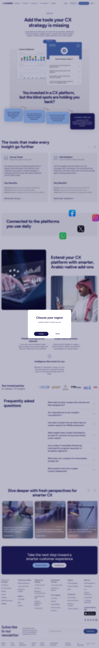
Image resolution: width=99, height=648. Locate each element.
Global (41, 334)
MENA (57, 334)
